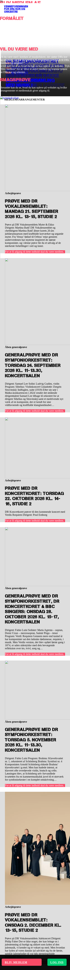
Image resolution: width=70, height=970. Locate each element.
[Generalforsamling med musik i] (9, 97)
